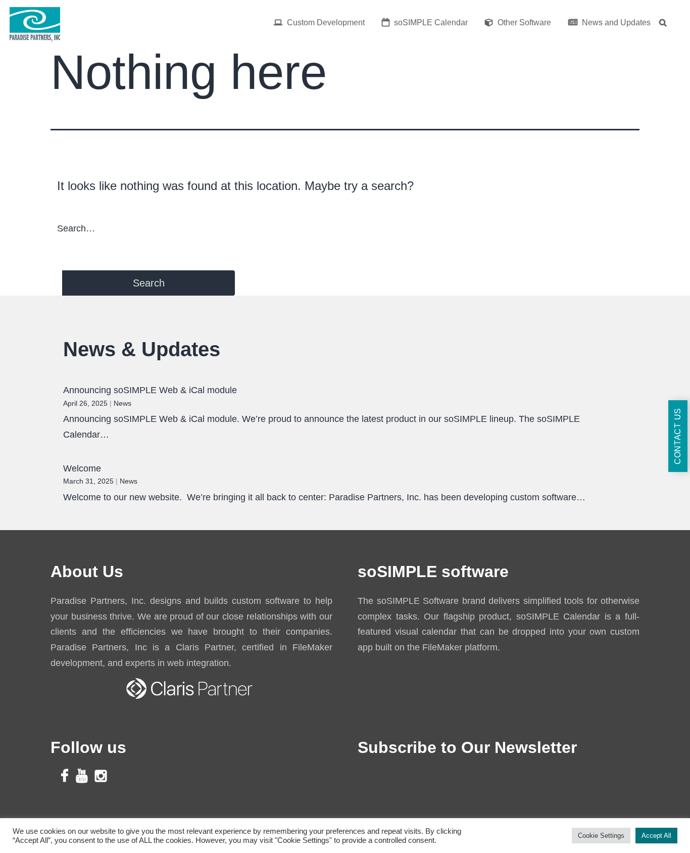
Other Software (523, 22)
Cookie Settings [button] (601, 835)
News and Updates (615, 22)
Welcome (82, 468)
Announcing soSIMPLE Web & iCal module (150, 390)
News (122, 403)
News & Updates (141, 349)
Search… (76, 228)
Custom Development (325, 22)
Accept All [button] (656, 835)
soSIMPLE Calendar (430, 22)
